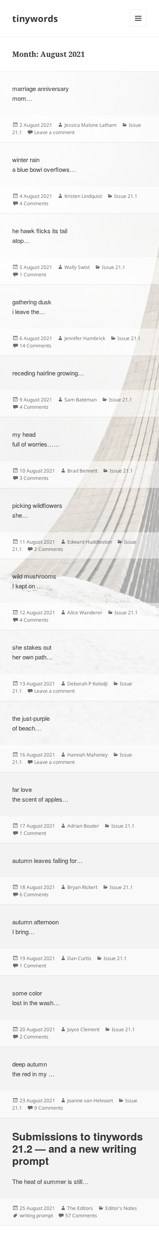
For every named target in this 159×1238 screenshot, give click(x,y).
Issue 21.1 (125, 196)
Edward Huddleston (89, 541)
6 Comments (34, 894)
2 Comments (48, 549)
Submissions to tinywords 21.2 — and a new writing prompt (77, 1148)
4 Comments (34, 203)
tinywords (35, 18)
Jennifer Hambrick (84, 338)
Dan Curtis (79, 958)
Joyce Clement (83, 1029)
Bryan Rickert (82, 887)
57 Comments (81, 1215)
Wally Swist (77, 267)
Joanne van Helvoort (90, 1100)
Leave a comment (54, 132)
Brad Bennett (82, 470)
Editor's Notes (121, 1208)
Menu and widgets (138, 26)
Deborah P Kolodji (87, 683)
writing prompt (36, 1215)
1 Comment (33, 274)
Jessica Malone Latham (90, 124)
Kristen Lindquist (83, 196)
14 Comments (35, 345)
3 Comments (34, 478)
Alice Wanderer (84, 612)
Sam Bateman (80, 399)
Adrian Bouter (83, 825)
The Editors (80, 1208)
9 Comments (48, 1107)
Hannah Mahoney (87, 754)
